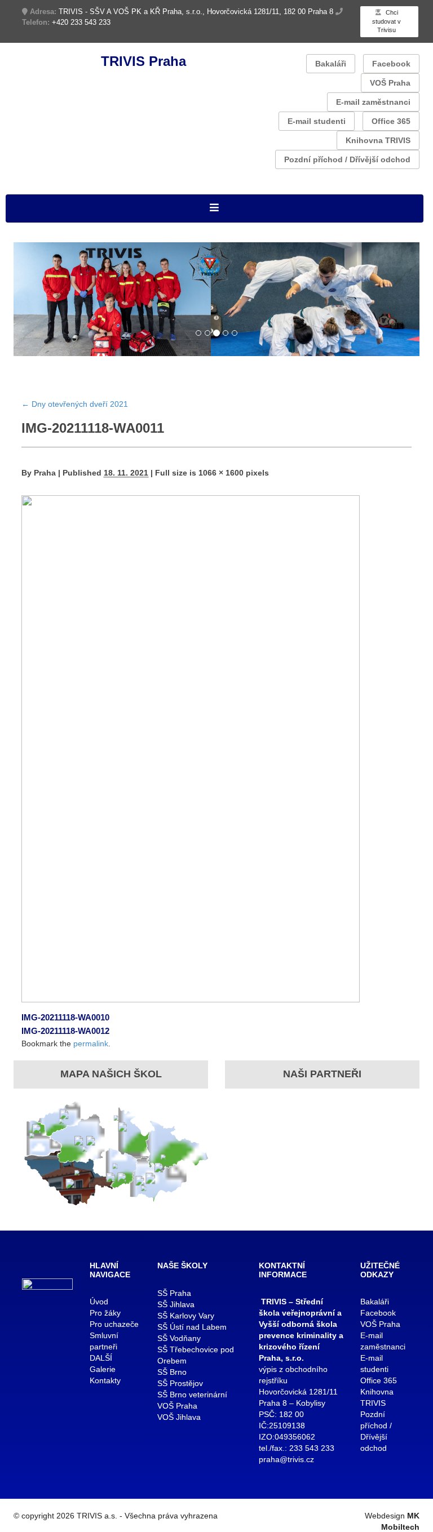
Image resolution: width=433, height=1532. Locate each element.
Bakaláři (330, 63)
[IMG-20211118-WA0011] (190, 748)
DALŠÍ (101, 1357)
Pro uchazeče (114, 1324)
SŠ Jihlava (176, 1304)
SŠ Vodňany (179, 1338)
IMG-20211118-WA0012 (65, 1031)
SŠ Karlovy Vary (185, 1315)
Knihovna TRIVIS (378, 140)
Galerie (103, 1369)
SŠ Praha (174, 1293)
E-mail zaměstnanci (373, 101)
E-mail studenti (317, 121)
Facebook (391, 63)
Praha (45, 472)
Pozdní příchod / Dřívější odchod (347, 159)
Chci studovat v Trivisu (386, 21)
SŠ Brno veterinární (192, 1394)
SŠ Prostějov (180, 1383)
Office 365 (391, 121)
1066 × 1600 (221, 472)
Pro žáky (105, 1312)
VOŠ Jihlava (179, 1417)
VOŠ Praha (390, 82)
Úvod (99, 1301)
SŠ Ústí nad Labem (192, 1326)
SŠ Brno (172, 1371)
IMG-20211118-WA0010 (65, 1017)
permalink (90, 1043)
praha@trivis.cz (286, 1459)
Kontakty (105, 1380)
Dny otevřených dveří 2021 (74, 403)
